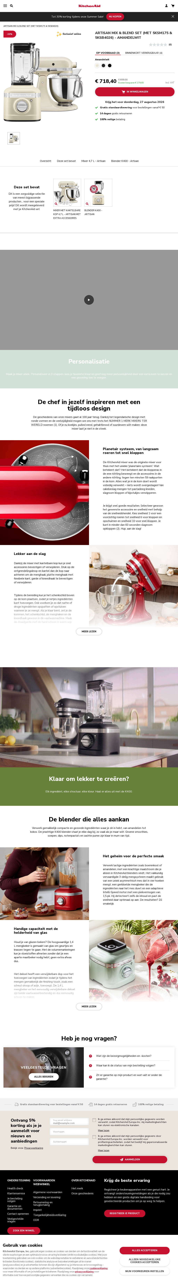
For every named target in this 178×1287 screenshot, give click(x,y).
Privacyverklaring (33, 1148)
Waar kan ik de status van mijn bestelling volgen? (125, 1065)
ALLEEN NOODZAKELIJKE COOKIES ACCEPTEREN (145, 1261)
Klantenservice (16, 1193)
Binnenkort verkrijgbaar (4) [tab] (143, 53)
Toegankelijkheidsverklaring (49, 1215)
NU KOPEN (115, 16)
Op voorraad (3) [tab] (108, 53)
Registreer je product (125, 1213)
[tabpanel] (135, 62)
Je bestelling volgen (14, 1200)
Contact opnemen (18, 1214)
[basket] (173, 6)
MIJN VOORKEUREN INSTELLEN (144, 1271)
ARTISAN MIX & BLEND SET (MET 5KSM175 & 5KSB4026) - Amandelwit (133, 35)
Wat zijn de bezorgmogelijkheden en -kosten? (123, 1056)
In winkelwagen (137, 91)
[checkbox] (94, 1120)
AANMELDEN (132, 1159)
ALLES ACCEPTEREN (144, 1250)
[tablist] (129, 53)
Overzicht (45, 161)
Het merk (77, 1188)
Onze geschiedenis (82, 1193)
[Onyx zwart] (110, 65)
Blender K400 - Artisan (125, 161)
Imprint (37, 1210)
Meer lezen (89, 631)
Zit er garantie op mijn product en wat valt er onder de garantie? (129, 1077)
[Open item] (56, 203)
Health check (15, 1188)
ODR (36, 1220)
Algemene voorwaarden (47, 1192)
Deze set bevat (66, 161)
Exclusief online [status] (72, 34)
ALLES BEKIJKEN (43, 1076)
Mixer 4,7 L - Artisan (93, 161)
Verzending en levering (46, 1197)
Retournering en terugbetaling (42, 1204)
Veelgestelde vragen (15, 1220)
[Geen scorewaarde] (159, 44)
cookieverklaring (99, 1268)
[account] (166, 6)
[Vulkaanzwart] (103, 65)
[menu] (5, 6)
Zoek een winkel (24, 1230)
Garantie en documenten (14, 1207)
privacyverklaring (84, 1271)
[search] (11, 6)
